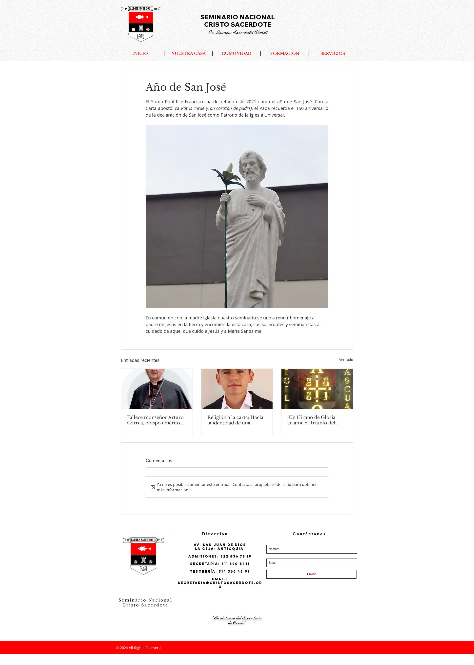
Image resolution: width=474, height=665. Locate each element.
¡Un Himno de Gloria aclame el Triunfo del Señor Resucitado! (311, 420)
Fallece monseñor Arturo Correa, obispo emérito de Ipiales (155, 420)
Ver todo (346, 359)
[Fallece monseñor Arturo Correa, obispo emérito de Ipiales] (157, 389)
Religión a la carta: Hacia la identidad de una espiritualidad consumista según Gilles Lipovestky (236, 420)
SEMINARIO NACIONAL (237, 17)
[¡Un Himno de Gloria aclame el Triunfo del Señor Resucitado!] (317, 389)
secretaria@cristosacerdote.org (220, 585)
